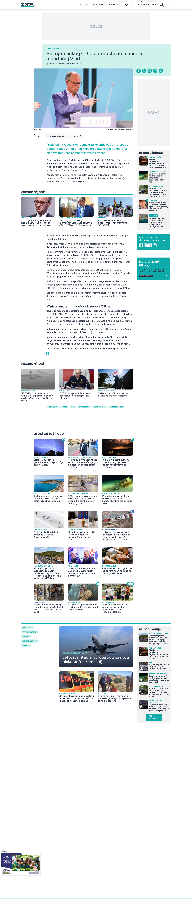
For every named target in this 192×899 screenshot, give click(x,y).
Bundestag (84, 407)
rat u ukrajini (29, 632)
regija (26, 636)
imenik (143, 1)
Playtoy (151, 1)
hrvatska (27, 627)
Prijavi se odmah (146, 276)
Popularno (98, 5)
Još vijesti (152, 717)
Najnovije (115, 5)
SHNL (131, 5)
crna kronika (29, 641)
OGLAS (96, 26)
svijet (64, 407)
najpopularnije (150, 629)
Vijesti (84, 5)
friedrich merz (116, 407)
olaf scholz (100, 407)
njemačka (52, 407)
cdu (73, 407)
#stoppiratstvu (147, 5)
